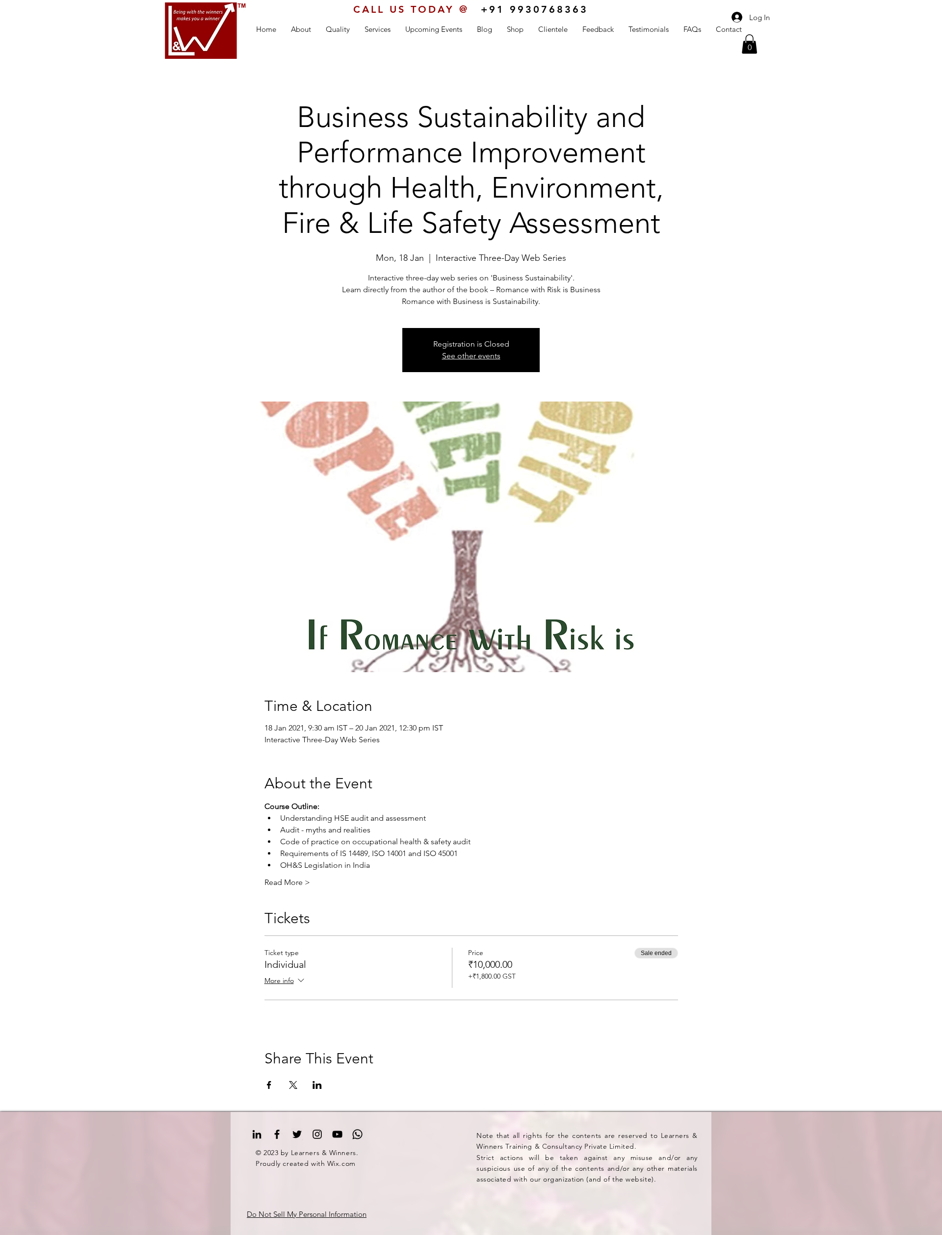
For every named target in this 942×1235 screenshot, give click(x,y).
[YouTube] (337, 1134)
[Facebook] (277, 1134)
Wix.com (341, 1163)
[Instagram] (317, 1134)
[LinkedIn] (257, 1134)
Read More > (287, 882)
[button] (749, 43)
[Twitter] (297, 1134)
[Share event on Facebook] (269, 1085)
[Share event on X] (293, 1085)
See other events (471, 355)
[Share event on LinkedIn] (317, 1085)
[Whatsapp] (357, 1134)
